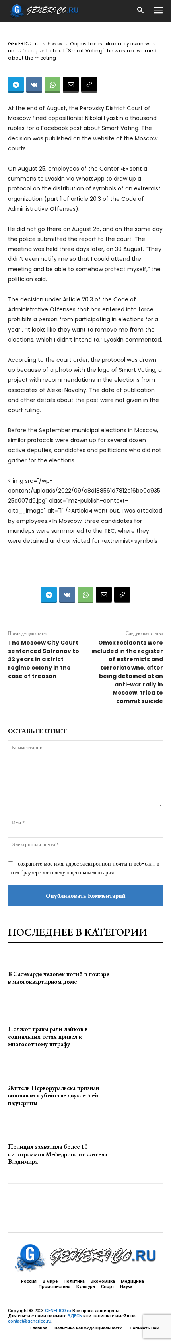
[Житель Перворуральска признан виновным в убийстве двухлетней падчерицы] (140, 1095)
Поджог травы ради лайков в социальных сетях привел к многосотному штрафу (47, 1036)
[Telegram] (16, 85)
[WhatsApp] (52, 85)
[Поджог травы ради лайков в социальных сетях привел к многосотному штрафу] (140, 1036)
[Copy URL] (89, 85)
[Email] (71, 85)
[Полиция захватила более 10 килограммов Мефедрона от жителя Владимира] (140, 1154)
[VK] (34, 85)
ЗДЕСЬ (75, 1316)
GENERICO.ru (58, 1310)
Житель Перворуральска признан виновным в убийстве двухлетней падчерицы (53, 1095)
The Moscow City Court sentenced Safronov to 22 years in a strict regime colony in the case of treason (43, 659)
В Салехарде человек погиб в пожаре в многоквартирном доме (58, 978)
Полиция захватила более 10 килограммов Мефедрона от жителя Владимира (57, 1154)
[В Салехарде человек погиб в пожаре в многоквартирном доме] (140, 977)
